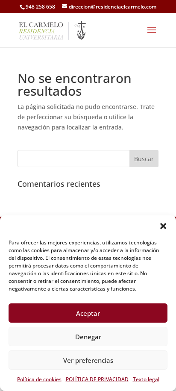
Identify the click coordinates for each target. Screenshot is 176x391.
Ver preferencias (88, 360)
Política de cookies (39, 379)
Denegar (88, 336)
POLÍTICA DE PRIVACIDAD (97, 379)
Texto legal (146, 379)
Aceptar (88, 313)
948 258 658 (40, 6)
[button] (163, 226)
